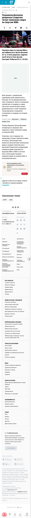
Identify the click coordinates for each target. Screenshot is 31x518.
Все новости (9, 280)
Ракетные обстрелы (10, 302)
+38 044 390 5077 (21, 213)
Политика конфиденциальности (8, 260)
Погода (7, 294)
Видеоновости (9, 289)
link (17, 220)
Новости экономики (11, 343)
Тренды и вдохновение (11, 406)
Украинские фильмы (11, 367)
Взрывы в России (10, 314)
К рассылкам (11, 448)
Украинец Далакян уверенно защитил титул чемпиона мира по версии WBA (23, 7)
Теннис (7, 419)
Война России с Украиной (13, 300)
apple (19, 459)
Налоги (7, 355)
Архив (18, 264)
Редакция (4, 241)
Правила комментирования (22, 247)
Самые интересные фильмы (13, 365)
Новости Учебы (10, 380)
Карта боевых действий (11, 304)
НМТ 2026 (7, 389)
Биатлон (7, 421)
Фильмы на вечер (10, 370)
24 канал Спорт (6, 7)
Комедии (7, 372)
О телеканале (5, 248)
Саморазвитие (9, 391)
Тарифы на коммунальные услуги (14, 352)
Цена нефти (8, 345)
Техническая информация (20, 251)
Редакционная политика (6, 245)
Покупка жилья (9, 404)
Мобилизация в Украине (13, 322)
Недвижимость (10, 399)
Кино (6, 363)
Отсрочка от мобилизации (12, 333)
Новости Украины (10, 285)
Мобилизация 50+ (10, 326)
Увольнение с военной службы (13, 324)
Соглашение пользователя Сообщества (20, 242)
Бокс (6, 414)
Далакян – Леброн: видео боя (14, 120)
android (7, 459)
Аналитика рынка (10, 401)
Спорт (13, 7)
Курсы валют (8, 348)
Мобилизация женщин (11, 329)
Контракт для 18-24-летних (12, 331)
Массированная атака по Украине (14, 311)
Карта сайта (20, 267)
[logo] (11, 2)
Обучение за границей (11, 393)
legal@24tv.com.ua (22, 491)
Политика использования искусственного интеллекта (6, 265)
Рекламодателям (6, 254)
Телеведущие (5, 251)
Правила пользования (8, 257)
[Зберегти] (26, 27)
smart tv (7, 464)
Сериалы (7, 374)
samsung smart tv (19, 464)
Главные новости (10, 282)
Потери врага (9, 316)
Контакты (19, 254)
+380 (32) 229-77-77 (12, 489)
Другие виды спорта (10, 423)
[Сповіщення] (29, 2)
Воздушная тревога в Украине (13, 309)
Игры (18, 269)
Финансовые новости (11, 350)
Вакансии (19, 257)
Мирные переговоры (11, 307)
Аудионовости (9, 292)
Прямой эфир (9, 287)
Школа (7, 386)
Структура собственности (21, 261)
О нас (3, 238)
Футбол (7, 416)
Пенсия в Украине (10, 357)
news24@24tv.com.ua (8, 213)
